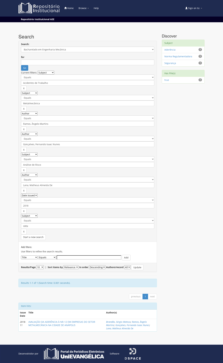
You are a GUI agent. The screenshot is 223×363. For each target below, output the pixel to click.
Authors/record (115, 267)
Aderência (169, 49)
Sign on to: (194, 8)
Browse (83, 8)
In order (83, 267)
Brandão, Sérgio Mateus (118, 321)
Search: (25, 44)
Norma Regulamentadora (178, 56)
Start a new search (33, 237)
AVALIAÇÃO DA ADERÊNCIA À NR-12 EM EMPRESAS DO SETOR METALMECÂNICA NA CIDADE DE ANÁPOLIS (61, 323)
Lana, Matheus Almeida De (119, 328)
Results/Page (28, 267)
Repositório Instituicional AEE (37, 19)
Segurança (170, 63)
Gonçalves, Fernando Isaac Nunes (132, 325)
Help (96, 8)
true (166, 80)
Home (70, 8)
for (22, 57)
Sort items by (55, 267)
